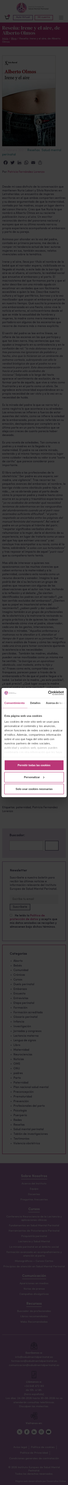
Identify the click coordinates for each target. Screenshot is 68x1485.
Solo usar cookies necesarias (34, 788)
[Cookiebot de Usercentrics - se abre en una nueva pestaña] (48, 693)
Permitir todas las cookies (34, 765)
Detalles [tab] (35, 702)
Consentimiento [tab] (14, 702)
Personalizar (32, 777)
